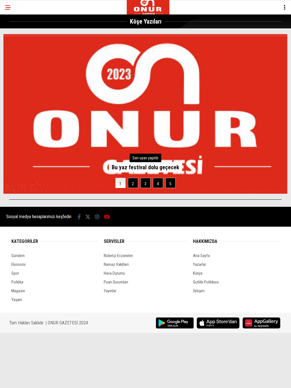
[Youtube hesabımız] (107, 217)
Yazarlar (199, 264)
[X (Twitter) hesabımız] (87, 217)
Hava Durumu (114, 273)
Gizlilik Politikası (206, 282)
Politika (17, 282)
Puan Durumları (116, 282)
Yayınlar (110, 291)
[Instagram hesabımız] (97, 217)
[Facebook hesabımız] (79, 217)
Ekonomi (18, 264)
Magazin (18, 291)
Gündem (18, 255)
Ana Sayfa (201, 255)
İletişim (199, 291)
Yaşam (16, 299)
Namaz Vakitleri (116, 264)
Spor (15, 273)
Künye (198, 273)
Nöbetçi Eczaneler (118, 255)
